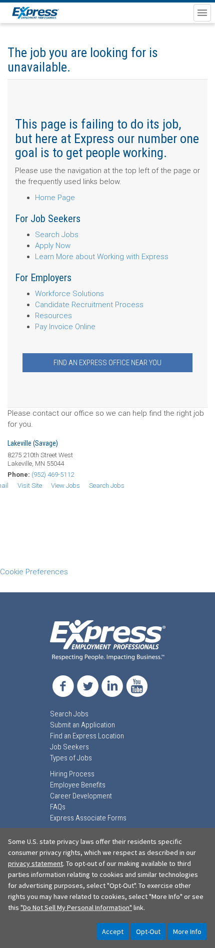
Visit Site (30, 485)
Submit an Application (82, 724)
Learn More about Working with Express (101, 256)
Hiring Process (72, 773)
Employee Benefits (78, 784)
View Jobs (65, 485)
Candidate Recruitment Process (89, 304)
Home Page (55, 197)
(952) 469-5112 (53, 474)
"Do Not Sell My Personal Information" (76, 907)
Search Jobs (56, 234)
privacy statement (35, 863)
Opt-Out (148, 931)
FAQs (58, 806)
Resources (53, 315)
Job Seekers (69, 746)
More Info (187, 931)
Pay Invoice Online (65, 326)
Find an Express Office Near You (108, 362)
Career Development (81, 795)
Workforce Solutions (69, 293)
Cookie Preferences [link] (34, 571)
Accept (113, 931)
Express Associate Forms (88, 817)
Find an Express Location (87, 735)
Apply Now (52, 245)
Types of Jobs (71, 757)
